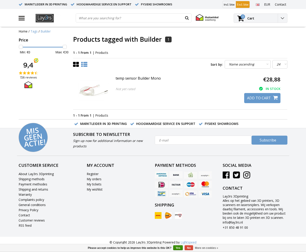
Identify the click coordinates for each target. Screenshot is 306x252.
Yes (178, 248)
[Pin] (190, 194)
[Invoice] (176, 184)
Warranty (25, 194)
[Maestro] (190, 184)
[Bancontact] (161, 194)
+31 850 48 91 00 (235, 227)
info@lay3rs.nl (233, 222)
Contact (24, 215)
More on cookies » (206, 248)
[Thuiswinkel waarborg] (207, 17)
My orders (94, 179)
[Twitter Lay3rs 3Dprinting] (236, 176)
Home (23, 31)
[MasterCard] (205, 184)
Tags (34, 31)
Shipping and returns (33, 189)
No (189, 248)
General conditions (32, 205)
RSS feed (25, 225)
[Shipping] (158, 215)
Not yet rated (125, 89)
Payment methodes (33, 184)
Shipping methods (32, 179)
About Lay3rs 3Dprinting (36, 174)
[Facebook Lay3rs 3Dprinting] (226, 176)
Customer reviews (32, 220)
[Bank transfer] (176, 175)
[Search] (187, 18)
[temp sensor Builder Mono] (93, 91)
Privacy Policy (28, 210)
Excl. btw (242, 4)
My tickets (94, 184)
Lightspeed (188, 242)
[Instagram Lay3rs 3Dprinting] (246, 176)
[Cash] (190, 175)
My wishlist (95, 189)
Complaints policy (31, 200)
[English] (257, 4)
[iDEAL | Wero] (161, 184)
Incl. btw (229, 4)
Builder (46, 31)
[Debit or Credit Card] (205, 175)
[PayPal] (176, 194)
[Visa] (205, 194)
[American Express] (161, 175)
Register (93, 174)
